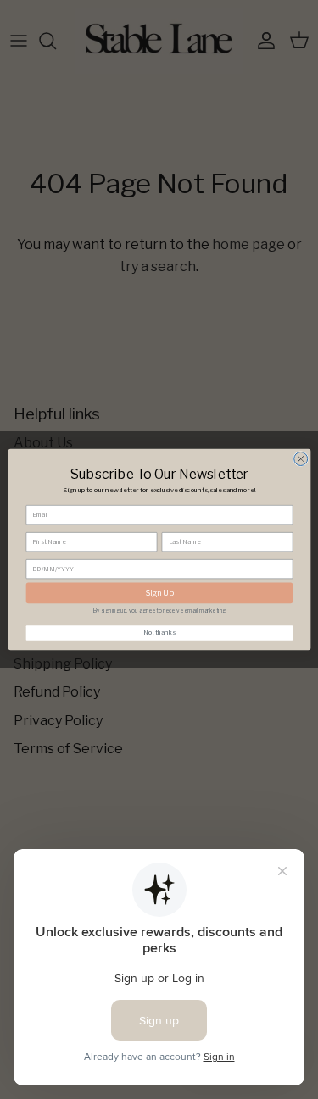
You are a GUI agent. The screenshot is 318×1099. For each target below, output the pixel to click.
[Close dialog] (300, 458)
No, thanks (159, 632)
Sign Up (159, 592)
